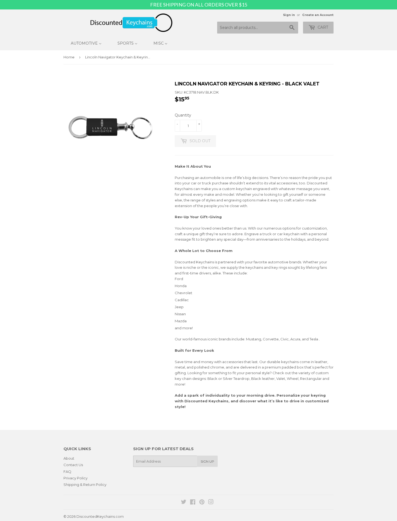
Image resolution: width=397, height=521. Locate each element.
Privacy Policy (75, 478)
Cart (322, 27)
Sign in (289, 15)
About (68, 458)
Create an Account (318, 15)
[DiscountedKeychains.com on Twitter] (183, 502)
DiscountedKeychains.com (100, 516)
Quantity (183, 115)
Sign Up (207, 461)
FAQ (67, 471)
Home (69, 57)
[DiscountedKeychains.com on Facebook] (193, 502)
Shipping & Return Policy (84, 484)
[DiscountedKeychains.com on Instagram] (211, 502)
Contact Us (73, 465)
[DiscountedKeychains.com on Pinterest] (202, 502)
